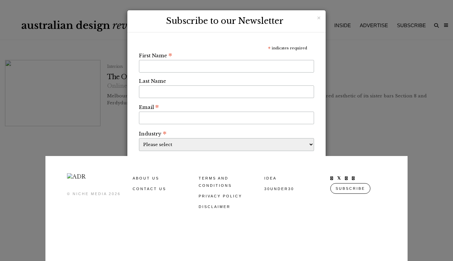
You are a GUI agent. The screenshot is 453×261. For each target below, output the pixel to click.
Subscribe (350, 188)
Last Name (152, 81)
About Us (146, 178)
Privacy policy (220, 196)
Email (149, 107)
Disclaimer (214, 207)
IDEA (270, 178)
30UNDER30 (279, 189)
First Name (155, 55)
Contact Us (149, 189)
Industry (152, 133)
